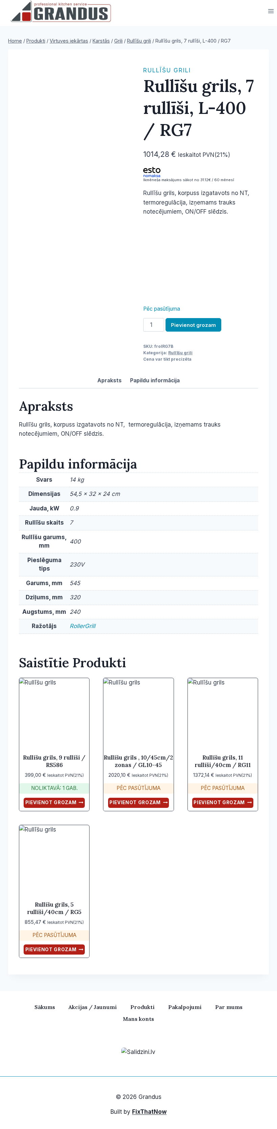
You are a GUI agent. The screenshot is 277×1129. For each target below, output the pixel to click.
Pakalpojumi (185, 1007)
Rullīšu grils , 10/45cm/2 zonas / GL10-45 (138, 761)
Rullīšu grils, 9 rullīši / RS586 (54, 761)
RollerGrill (82, 626)
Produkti (142, 1007)
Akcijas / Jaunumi (93, 1007)
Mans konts (138, 1018)
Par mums (229, 1007)
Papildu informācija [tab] (155, 380)
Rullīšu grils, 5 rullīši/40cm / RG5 (54, 908)
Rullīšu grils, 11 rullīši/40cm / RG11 (223, 761)
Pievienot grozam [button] (51, 802)
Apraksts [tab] (109, 380)
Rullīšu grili (167, 70)
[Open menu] (271, 11)
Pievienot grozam (193, 325)
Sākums (44, 1007)
